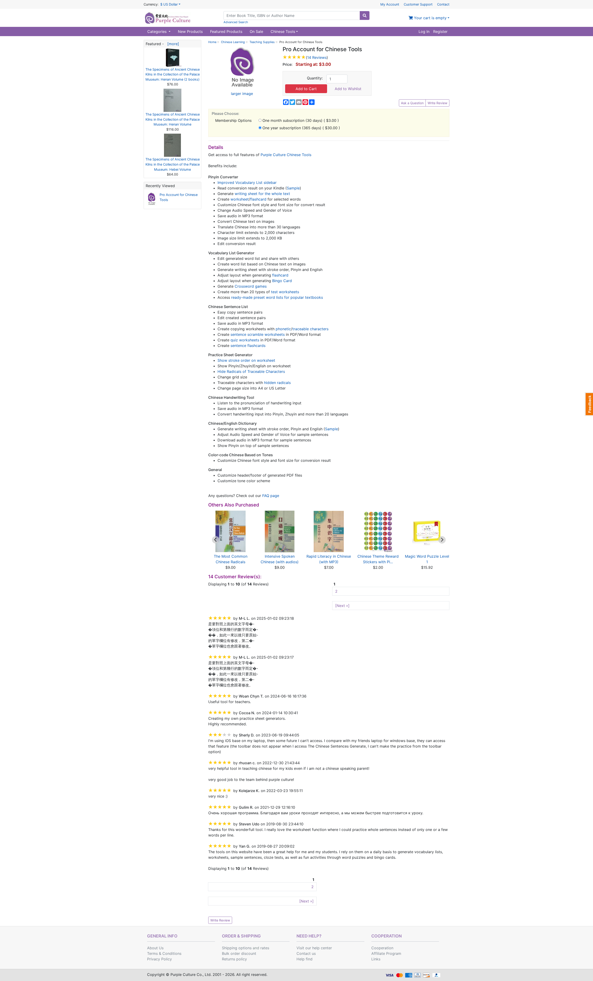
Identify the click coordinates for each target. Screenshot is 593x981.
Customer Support (418, 4)
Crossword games (251, 286)
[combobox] (292, 15)
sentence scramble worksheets (257, 334)
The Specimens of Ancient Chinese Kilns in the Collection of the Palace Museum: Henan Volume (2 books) (172, 74)
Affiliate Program (386, 953)
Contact (443, 4)
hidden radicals (277, 382)
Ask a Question (412, 103)
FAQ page (270, 495)
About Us (155, 948)
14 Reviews (317, 57)
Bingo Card (282, 280)
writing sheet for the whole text (262, 193)
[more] (172, 43)
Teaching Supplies (262, 42)
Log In (424, 31)
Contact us (306, 953)
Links (375, 959)
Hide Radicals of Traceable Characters (251, 371)
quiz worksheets (244, 340)
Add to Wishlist (348, 88)
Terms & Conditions (164, 953)
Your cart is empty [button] (430, 18)
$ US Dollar (169, 4)
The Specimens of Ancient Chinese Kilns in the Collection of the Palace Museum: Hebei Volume (172, 164)
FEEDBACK (589, 404)
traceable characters (310, 329)
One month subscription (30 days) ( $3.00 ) (300, 120)
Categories (157, 31)
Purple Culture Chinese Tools (286, 154)
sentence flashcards (247, 345)
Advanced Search (236, 22)
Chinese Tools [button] (283, 31)
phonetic (283, 329)
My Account (389, 4)
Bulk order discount (239, 953)
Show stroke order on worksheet (246, 360)
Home (212, 42)
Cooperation (382, 948)
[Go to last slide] (215, 540)
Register (440, 31)
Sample (293, 188)
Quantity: (315, 78)
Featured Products (226, 31)
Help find (304, 959)
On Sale (256, 31)
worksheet (239, 199)
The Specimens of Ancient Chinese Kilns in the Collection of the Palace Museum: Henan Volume (172, 119)
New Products (190, 31)
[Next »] (342, 605)
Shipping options (237, 948)
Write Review (437, 103)
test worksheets (285, 291)
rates (264, 948)
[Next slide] (442, 540)
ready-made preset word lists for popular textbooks (277, 297)
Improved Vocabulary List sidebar (247, 182)
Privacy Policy (159, 959)
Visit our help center (314, 948)
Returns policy (234, 959)
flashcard (258, 199)
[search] (364, 15)
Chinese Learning (233, 42)
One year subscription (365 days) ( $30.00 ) (301, 128)
